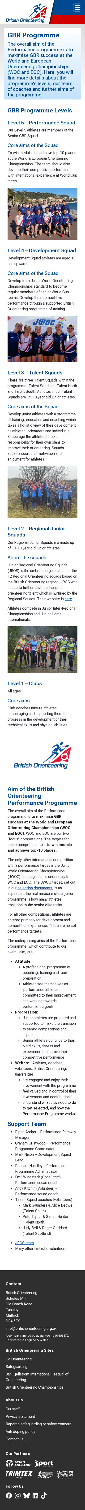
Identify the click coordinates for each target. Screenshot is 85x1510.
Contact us (14, 1439)
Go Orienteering (19, 1359)
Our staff (13, 1409)
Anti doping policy (20, 1431)
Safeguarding (16, 1366)
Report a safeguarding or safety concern (38, 1424)
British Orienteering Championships (35, 1387)
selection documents (34, 888)
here (68, 599)
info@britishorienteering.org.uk (31, 1328)
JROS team (24, 1243)
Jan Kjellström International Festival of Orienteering (37, 1377)
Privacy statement (20, 1416)
